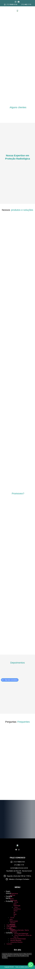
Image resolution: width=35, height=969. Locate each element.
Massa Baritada (27, 954)
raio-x (14, 955)
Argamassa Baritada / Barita (14, 896)
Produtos (9, 901)
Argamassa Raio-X (18, 954)
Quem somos (8, 892)
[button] (17, 16)
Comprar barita (9, 897)
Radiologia (13, 900)
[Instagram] (16, 849)
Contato (9, 933)
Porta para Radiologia (21, 933)
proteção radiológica (7, 955)
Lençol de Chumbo (16, 942)
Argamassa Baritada (7, 954)
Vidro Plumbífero (21, 955)
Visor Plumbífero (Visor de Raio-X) (17, 911)
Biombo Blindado (15, 940)
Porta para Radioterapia (18, 939)
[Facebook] (19, 849)
